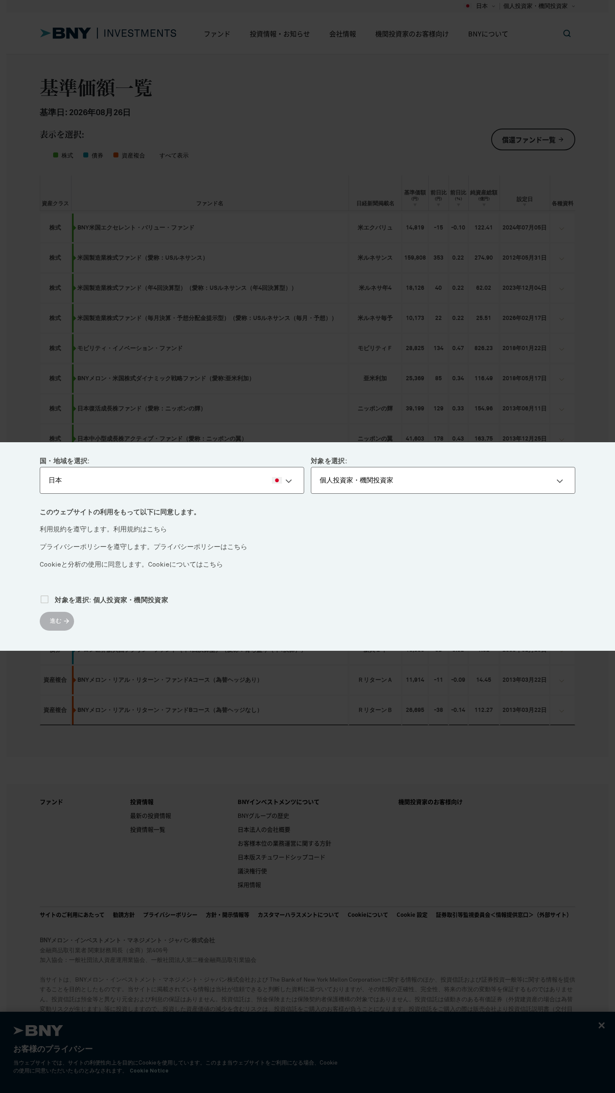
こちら (157, 529)
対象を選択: (329, 461)
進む (56, 621)
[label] (172, 480)
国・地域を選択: (65, 461)
